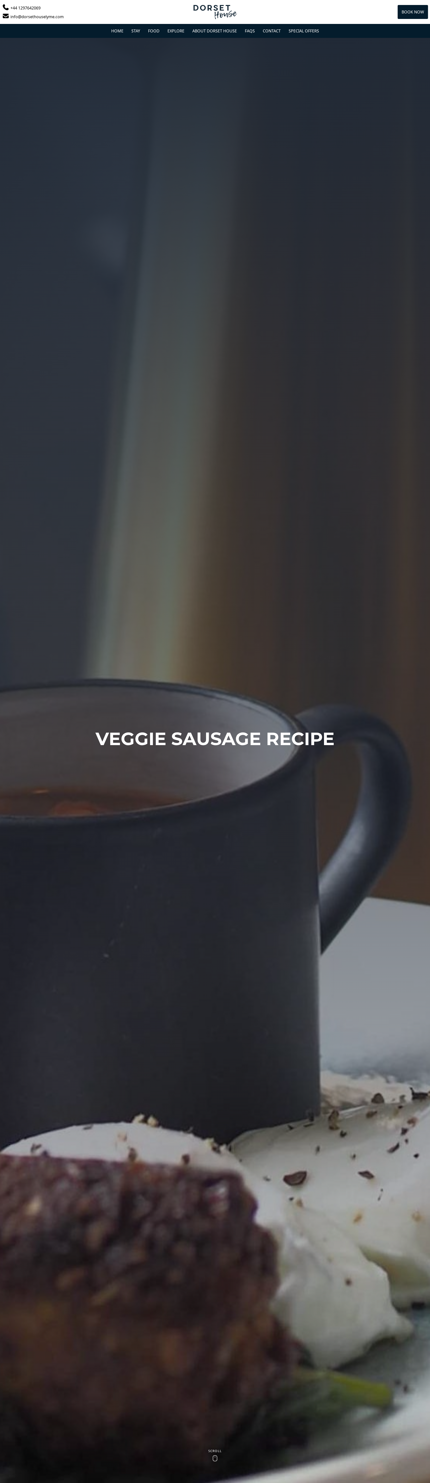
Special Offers (304, 31)
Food (154, 31)
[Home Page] (215, 12)
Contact (272, 31)
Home (117, 31)
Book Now (413, 12)
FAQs (250, 31)
